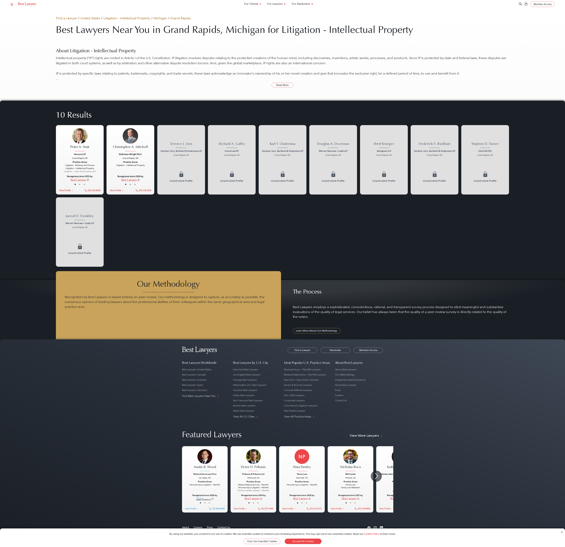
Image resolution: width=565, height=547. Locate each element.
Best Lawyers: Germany (194, 390)
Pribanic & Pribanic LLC (253, 474)
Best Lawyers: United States (196, 369)
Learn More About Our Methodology (316, 330)
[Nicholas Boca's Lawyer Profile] (350, 460)
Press (338, 390)
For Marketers (301, 4)
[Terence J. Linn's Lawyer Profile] (181, 149)
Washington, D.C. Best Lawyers (249, 385)
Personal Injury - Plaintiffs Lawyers (302, 369)
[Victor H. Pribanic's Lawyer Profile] (253, 460)
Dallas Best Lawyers (243, 395)
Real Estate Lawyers (294, 410)
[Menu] (12, 4)
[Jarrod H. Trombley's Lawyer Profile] (80, 221)
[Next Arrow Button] (376, 476)
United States (90, 18)
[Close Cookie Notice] (561, 531)
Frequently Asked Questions (350, 379)
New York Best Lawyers (245, 369)
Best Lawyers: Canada (194, 374)
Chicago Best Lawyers (245, 379)
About (185, 527)
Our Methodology (345, 374)
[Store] (526, 4)
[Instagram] (375, 527)
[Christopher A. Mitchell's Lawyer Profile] (130, 140)
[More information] (88, 180)
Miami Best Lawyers (243, 410)
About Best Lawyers (346, 369)
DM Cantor (350, 474)
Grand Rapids (180, 18)
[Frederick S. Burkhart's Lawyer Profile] (434, 149)
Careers (339, 395)
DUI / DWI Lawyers (294, 395)
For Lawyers (275, 4)
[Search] (520, 4)
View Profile (64, 190)
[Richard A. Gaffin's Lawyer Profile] (232, 149)
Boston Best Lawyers (244, 405)
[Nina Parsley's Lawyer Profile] (302, 460)
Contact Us (341, 400)
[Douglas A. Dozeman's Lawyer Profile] (333, 149)
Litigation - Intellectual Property (126, 18)
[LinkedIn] (381, 527)
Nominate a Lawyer (345, 385)
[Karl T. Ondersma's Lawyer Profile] (282, 149)
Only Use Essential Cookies (262, 541)
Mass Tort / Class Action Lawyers (301, 379)
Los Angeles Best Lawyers (246, 374)
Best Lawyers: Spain (192, 385)
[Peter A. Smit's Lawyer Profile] (80, 140)
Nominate (335, 350)
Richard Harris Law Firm (204, 474)
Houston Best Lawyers (245, 390)
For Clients (251, 4)
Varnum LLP (80, 154)
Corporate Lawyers (294, 400)
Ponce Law (302, 474)
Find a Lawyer (66, 18)
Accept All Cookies (303, 541)
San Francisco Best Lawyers (248, 400)
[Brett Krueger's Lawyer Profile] (384, 149)
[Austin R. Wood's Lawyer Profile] (205, 460)
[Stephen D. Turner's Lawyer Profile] (485, 149)
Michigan (160, 18)
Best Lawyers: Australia (194, 379)
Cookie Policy (371, 533)
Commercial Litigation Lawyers (300, 405)
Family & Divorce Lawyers (298, 385)
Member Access (368, 350)
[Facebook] (369, 527)
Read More (282, 85)
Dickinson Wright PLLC (130, 154)
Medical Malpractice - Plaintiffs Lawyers (305, 374)
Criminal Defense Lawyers (298, 390)
